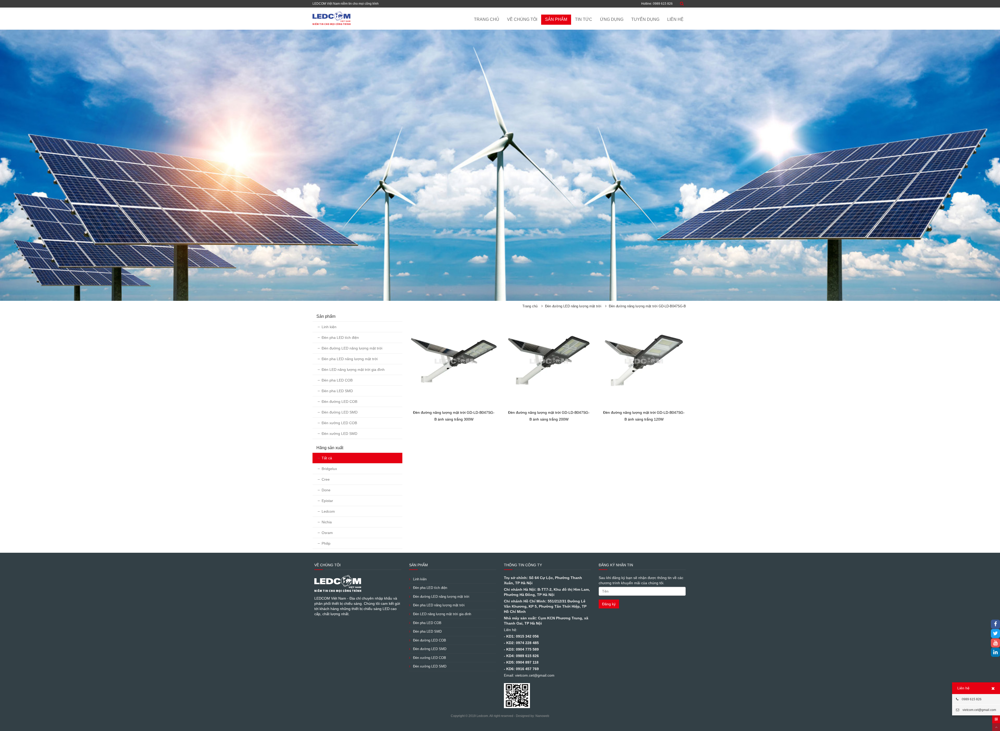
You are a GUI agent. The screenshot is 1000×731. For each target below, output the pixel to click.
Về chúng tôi (522, 19)
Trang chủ (486, 19)
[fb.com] (995, 624)
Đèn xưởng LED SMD (339, 433)
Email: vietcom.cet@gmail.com (529, 675)
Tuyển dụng (645, 19)
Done (326, 490)
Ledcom (328, 511)
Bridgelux (329, 469)
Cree (326, 479)
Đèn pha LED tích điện (340, 337)
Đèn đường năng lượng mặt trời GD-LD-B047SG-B (647, 306)
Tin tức (583, 19)
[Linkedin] (995, 653)
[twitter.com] (995, 634)
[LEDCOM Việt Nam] (331, 18)
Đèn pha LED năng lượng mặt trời (350, 359)
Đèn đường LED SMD (340, 412)
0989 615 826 (971, 699)
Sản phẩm (556, 19)
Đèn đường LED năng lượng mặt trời (573, 306)
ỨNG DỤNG (611, 19)
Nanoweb (542, 716)
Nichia (327, 522)
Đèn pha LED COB (337, 380)
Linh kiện (329, 327)
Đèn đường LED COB (339, 401)
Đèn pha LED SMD (337, 391)
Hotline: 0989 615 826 (657, 3)
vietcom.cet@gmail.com (979, 710)
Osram (327, 533)
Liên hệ (675, 19)
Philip (326, 543)
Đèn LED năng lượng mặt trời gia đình (353, 369)
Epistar (327, 501)
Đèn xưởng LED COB (339, 423)
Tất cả (327, 458)
